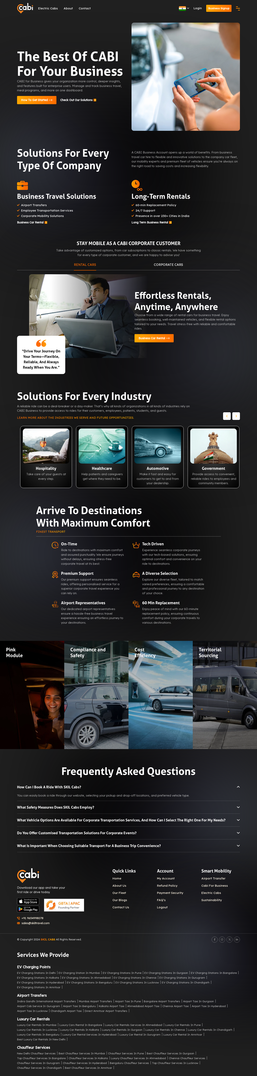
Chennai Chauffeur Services (187, 1058)
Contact (85, 8)
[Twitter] (229, 940)
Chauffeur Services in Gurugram (38, 1063)
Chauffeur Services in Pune (126, 1053)
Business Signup (218, 8)
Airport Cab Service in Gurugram (38, 1006)
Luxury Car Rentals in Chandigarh (210, 1029)
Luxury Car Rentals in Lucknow (37, 1029)
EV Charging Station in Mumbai (79, 972)
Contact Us (120, 907)
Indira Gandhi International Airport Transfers (46, 1001)
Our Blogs (119, 900)
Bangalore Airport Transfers (162, 1001)
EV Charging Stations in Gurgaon (166, 972)
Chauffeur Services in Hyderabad (85, 1063)
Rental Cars (85, 265)
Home (116, 878)
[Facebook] (215, 940)
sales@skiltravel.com (35, 923)
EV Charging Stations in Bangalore (214, 972)
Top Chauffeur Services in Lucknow (175, 1063)
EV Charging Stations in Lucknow (137, 982)
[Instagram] (222, 940)
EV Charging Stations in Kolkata (38, 977)
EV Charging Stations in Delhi (36, 972)
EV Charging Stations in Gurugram (182, 977)
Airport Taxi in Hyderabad (209, 1006)
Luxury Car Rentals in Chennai (165, 1029)
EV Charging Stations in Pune (122, 972)
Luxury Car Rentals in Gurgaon (122, 1029)
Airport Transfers (32, 995)
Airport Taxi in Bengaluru (79, 1006)
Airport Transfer (213, 878)
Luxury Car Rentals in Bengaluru (38, 1034)
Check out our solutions (76, 100)
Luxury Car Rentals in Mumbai (36, 1025)
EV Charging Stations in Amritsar (38, 987)
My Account (166, 878)
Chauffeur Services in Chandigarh (39, 1067)
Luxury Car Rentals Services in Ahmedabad (133, 1025)
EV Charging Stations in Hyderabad (40, 982)
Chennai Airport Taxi (175, 1006)
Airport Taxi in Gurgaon (198, 1001)
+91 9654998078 (32, 918)
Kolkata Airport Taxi (111, 1006)
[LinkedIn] (237, 940)
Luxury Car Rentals (33, 1019)
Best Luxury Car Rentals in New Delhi (41, 1039)
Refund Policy (167, 885)
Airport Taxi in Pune (128, 1001)
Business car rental (30, 222)
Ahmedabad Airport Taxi (143, 1006)
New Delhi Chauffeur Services (36, 1053)
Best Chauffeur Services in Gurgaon (170, 1053)
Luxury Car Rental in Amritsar (182, 1034)
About (68, 8)
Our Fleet (119, 893)
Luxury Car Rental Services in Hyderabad (89, 1034)
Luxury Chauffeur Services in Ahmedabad (138, 1058)
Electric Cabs (48, 8)
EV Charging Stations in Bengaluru (89, 982)
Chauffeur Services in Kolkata (88, 1058)
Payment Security (170, 893)
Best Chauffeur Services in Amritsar (88, 1067)
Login (198, 8)
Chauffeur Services (33, 1047)
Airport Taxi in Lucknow (32, 1010)
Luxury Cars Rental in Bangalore (80, 1025)
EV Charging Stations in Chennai (135, 977)
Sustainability (211, 900)
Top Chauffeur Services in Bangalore (41, 1058)
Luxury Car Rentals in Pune (183, 1025)
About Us (119, 885)
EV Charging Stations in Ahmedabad (86, 977)
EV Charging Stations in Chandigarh (185, 982)
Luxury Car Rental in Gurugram (139, 1034)
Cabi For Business (214, 885)
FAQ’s (161, 900)
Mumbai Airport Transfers (95, 1001)
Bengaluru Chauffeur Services (129, 1063)
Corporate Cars (168, 265)
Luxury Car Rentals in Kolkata (79, 1029)
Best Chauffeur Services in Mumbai (82, 1053)
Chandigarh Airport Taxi (66, 1010)
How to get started (34, 100)
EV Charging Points (34, 967)
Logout (162, 907)
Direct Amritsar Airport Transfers (106, 1010)
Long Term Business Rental (150, 222)
